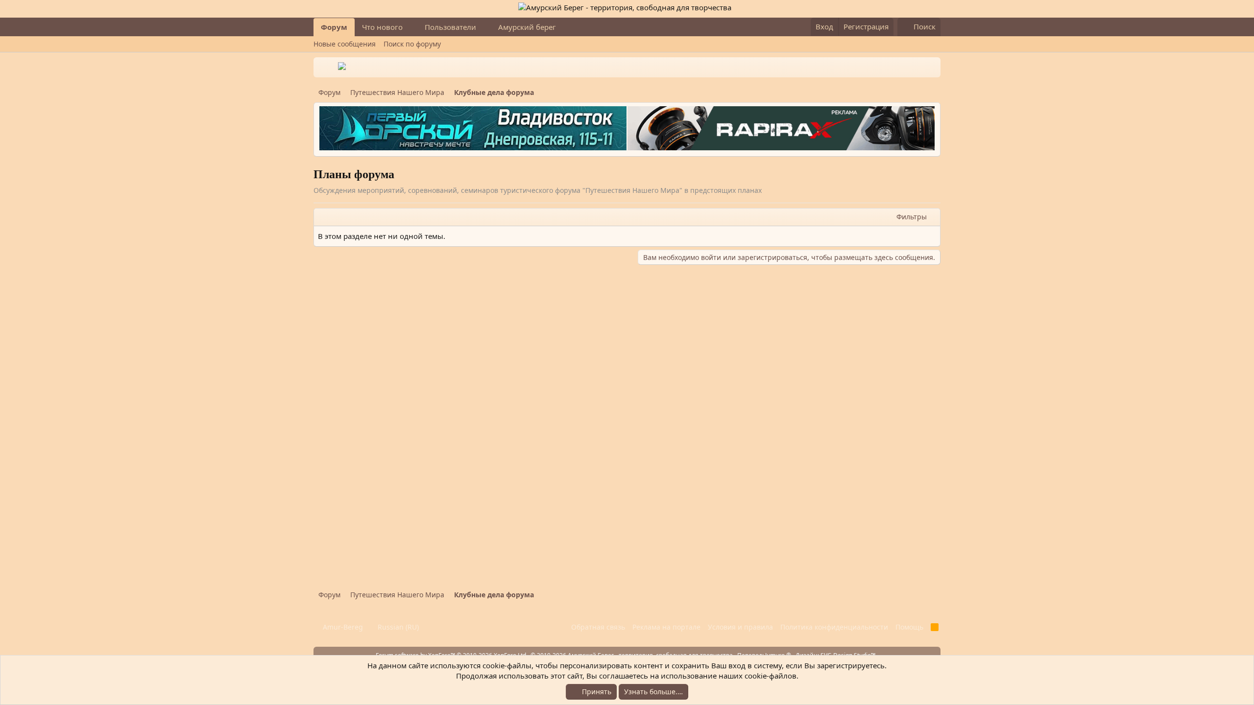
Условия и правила (740, 627)
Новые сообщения (345, 43)
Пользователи (450, 27)
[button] (410, 27)
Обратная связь (598, 627)
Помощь (909, 627)
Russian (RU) (397, 627)
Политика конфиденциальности (834, 627)
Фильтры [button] (911, 216)
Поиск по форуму (412, 43)
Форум (334, 27)
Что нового (382, 27)
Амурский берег (527, 27)
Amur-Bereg (342, 627)
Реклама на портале (666, 627)
